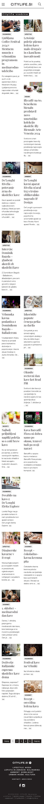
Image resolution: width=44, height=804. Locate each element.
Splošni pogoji (19, 796)
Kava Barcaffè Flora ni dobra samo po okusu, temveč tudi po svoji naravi (33, 439)
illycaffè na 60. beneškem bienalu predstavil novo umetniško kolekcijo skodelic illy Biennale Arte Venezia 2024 (33, 116)
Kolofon (30, 796)
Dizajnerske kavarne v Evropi (9, 553)
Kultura (30, 775)
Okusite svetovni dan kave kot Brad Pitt (32, 377)
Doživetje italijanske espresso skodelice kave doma (11, 669)
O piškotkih (20, 798)
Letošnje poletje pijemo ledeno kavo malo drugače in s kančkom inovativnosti (33, 47)
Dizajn (27, 96)
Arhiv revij (27, 779)
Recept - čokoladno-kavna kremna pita (33, 555)
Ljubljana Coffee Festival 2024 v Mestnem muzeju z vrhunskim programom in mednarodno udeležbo (11, 54)
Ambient (28, 176)
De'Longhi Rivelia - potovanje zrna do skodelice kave (11, 187)
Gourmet (28, 546)
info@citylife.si (32, 798)
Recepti (5, 426)
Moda (28, 767)
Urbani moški (16, 775)
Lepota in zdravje (15, 770)
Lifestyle (28, 34)
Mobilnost (27, 772)
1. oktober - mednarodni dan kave (10, 611)
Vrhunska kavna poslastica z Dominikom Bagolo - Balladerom (9, 323)
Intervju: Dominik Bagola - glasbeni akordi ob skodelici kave (10, 258)
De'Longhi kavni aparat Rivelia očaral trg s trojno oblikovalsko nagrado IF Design (32, 191)
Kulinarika (7, 34)
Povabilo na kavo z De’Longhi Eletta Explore (10, 500)
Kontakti (16, 779)
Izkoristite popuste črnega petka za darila (32, 319)
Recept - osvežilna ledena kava (31, 702)
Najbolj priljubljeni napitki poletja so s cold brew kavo (11, 437)
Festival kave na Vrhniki (32, 664)
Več (17, 93)
